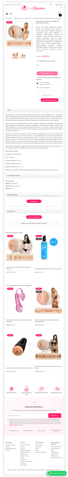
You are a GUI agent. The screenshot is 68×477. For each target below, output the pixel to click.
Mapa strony (23, 459)
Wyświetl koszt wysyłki (45, 84)
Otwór (7, 188)
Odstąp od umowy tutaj (40, 452)
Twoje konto (39, 442)
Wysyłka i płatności (25, 452)
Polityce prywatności (13, 424)
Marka (7, 181)
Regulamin (22, 448)
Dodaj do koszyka (47, 73)
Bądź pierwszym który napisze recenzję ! (34, 223)
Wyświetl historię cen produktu (46, 61)
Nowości (7, 446)
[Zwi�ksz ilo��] (44, 69)
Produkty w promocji (10, 445)
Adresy (37, 448)
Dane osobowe (38, 445)
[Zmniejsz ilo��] (38, 69)
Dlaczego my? (23, 454)
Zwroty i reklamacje (25, 445)
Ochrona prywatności (25, 450)
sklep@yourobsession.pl (56, 457)
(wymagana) (35, 422)
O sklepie (22, 446)
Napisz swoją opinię (34, 217)
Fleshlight (12, 181)
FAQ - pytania (23, 465)
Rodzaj (7, 186)
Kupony (37, 450)
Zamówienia (38, 446)
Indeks (7, 183)
